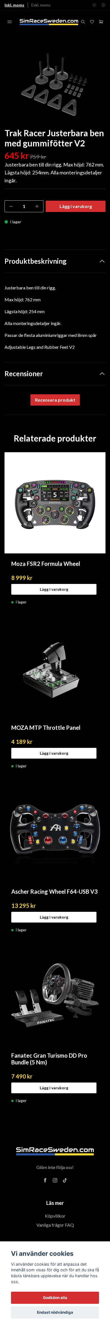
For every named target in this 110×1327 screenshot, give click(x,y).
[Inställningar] (94, 5)
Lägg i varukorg (54, 589)
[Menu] (10, 22)
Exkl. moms (40, 5)
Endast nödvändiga (55, 1312)
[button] (96, 87)
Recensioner (24, 373)
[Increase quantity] (37, 206)
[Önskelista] (91, 21)
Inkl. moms (14, 5)
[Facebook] (45, 1180)
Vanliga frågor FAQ (55, 1225)
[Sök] (82, 21)
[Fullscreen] (55, 85)
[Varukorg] (100, 21)
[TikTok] (65, 1180)
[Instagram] (55, 1180)
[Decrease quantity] (11, 206)
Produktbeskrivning (36, 261)
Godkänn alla (55, 1297)
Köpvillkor (55, 1215)
